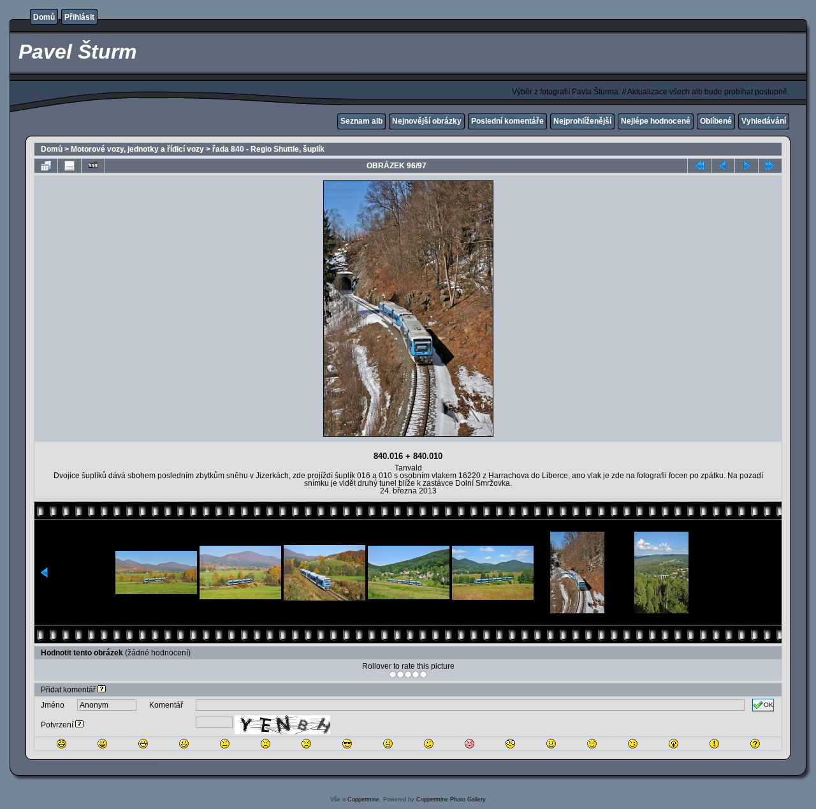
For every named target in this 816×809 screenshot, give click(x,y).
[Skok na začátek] (699, 166)
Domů (44, 17)
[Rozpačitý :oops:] (469, 743)
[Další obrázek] (746, 166)
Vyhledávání (763, 121)
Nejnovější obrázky (427, 121)
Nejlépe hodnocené (655, 121)
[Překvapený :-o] (388, 743)
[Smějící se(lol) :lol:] (61, 743)
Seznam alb (361, 121)
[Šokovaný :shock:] (510, 743)
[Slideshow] (93, 166)
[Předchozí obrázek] (722, 166)
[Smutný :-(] (265, 743)
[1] (393, 674)
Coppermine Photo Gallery (451, 799)
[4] (415, 674)
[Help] (102, 689)
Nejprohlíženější (582, 121)
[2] (400, 674)
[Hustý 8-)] (347, 743)
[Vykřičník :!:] (714, 743)
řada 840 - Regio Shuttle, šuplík (268, 149)
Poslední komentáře (507, 121)
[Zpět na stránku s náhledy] (45, 166)
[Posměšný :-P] (102, 743)
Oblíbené (716, 121)
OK (768, 704)
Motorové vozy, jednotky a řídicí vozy (137, 149)
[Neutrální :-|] (224, 743)
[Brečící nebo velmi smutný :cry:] (306, 743)
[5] (423, 674)
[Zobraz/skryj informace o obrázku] (69, 166)
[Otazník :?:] (755, 743)
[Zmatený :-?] (428, 743)
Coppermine (363, 799)
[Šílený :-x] (551, 743)
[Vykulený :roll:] (592, 743)
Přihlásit (79, 17)
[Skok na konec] (770, 166)
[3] (408, 674)
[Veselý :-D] (143, 743)
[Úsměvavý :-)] (184, 743)
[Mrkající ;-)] (633, 743)
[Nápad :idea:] (673, 743)
